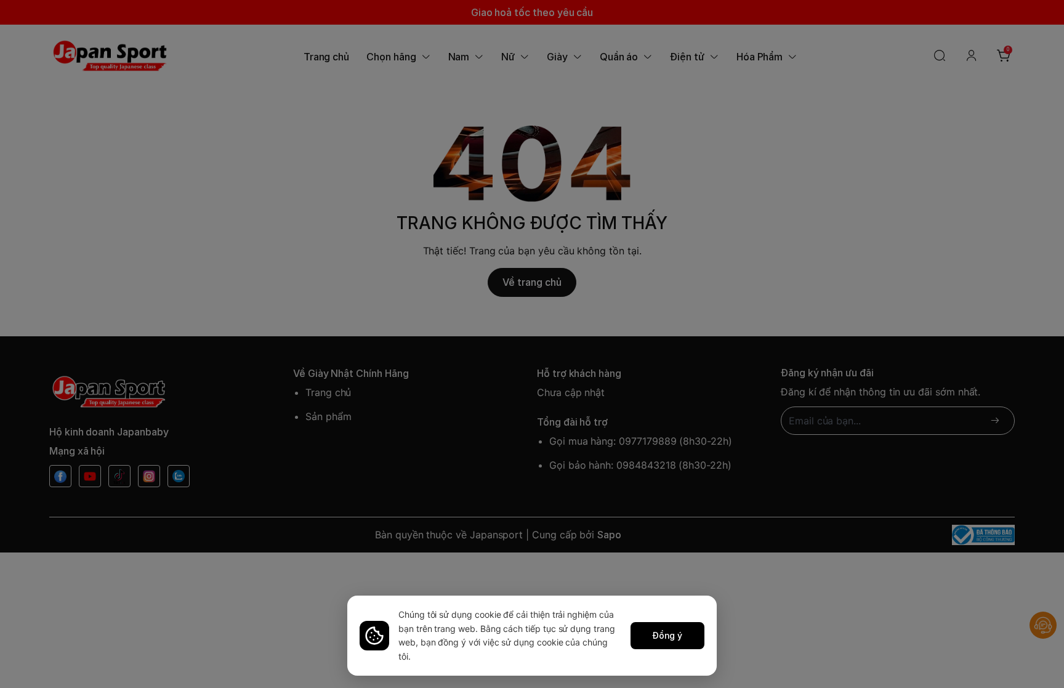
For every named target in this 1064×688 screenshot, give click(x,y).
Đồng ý (668, 635)
